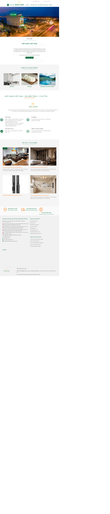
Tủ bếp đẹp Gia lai (34, 230)
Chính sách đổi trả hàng (35, 246)
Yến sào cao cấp (33, 226)
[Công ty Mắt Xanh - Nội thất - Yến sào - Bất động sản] (19, 3)
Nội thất (11, 86)
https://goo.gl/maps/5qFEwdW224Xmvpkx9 (11, 235)
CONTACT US (29, 57)
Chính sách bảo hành (34, 241)
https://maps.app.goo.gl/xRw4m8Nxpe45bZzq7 (12, 230)
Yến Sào (29, 86)
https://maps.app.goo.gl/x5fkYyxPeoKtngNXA (13, 227)
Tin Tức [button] (27, 4)
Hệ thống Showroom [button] (43, 4)
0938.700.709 (7, 238)
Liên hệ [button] (50, 4)
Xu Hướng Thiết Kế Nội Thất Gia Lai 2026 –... (39, 167)
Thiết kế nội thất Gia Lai (35, 231)
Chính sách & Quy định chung (36, 239)
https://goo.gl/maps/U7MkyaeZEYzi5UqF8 (11, 225)
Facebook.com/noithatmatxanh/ (10, 241)
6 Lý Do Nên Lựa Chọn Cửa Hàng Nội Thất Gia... (12, 167)
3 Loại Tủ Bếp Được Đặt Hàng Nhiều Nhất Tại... (40, 195)
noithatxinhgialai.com (8, 239)
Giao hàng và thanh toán (35, 244)
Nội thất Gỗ (32, 222)
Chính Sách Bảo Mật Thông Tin (36, 242)
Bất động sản (33, 228)
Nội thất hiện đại (33, 221)
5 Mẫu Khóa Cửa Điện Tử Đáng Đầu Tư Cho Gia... (12, 195)
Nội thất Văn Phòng (34, 224)
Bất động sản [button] (34, 4)
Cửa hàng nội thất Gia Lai (35, 233)
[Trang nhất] (8, 5)
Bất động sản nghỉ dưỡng (47, 86)
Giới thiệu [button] (12, 4)
